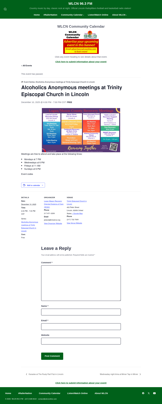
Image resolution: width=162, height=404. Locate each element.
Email (44, 320)
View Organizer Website (53, 223)
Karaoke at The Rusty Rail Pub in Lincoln (45, 374)
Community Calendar (72, 15)
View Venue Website (74, 223)
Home (37, 15)
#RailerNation (50, 15)
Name (44, 306)
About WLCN (118, 15)
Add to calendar (33, 185)
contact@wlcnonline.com (47, 399)
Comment (46, 262)
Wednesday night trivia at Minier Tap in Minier (119, 374)
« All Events (26, 65)
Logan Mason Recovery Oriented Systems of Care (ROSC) (53, 204)
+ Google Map (77, 213)
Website (45, 335)
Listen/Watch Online (98, 15)
